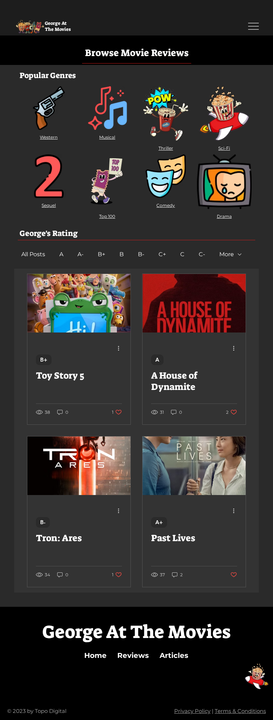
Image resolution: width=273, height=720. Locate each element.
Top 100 (107, 216)
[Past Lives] (194, 465)
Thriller (166, 148)
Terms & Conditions (240, 711)
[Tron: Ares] (78, 465)
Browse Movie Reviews (136, 52)
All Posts (33, 254)
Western (49, 137)
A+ (159, 522)
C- (202, 254)
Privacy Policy (192, 711)
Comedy (165, 205)
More (226, 254)
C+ (162, 254)
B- (141, 254)
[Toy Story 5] (78, 303)
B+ (101, 254)
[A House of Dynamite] (194, 303)
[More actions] (121, 348)
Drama (224, 216)
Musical (107, 137)
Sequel (49, 205)
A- (80, 254)
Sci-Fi (224, 148)
